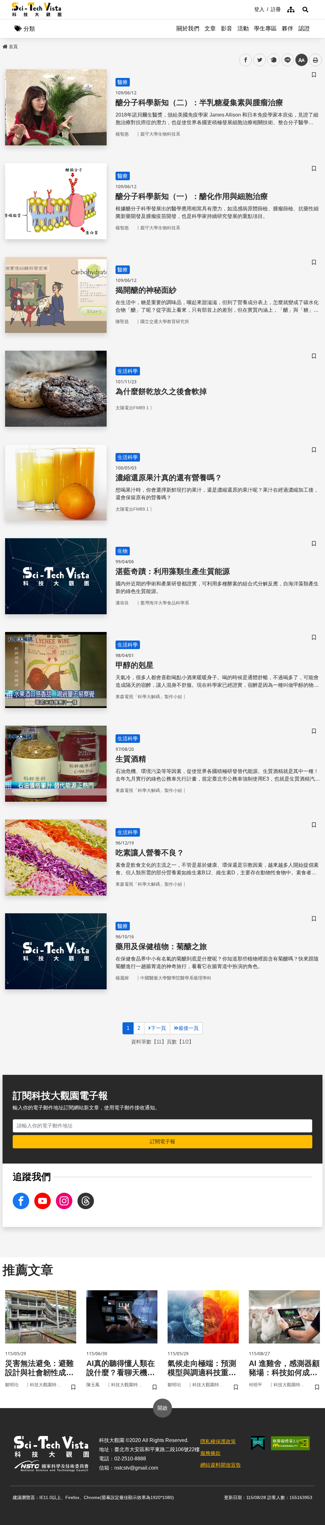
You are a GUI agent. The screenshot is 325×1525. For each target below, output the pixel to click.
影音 (226, 28)
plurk (273, 60)
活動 (243, 28)
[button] (305, 9)
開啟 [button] (162, 1408)
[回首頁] (36, 9)
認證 (304, 28)
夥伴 (287, 28)
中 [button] (301, 60)
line (286, 60)
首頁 (13, 46)
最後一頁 (188, 1028)
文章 (210, 28)
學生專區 (265, 28)
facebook (246, 60)
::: (250, 9)
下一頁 (158, 1028)
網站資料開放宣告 (220, 1465)
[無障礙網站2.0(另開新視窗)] (290, 1443)
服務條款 (210, 1453)
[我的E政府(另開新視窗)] (258, 1443)
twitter (260, 60)
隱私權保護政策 (218, 1441)
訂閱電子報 (162, 1141)
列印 (315, 60)
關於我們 (187, 28)
